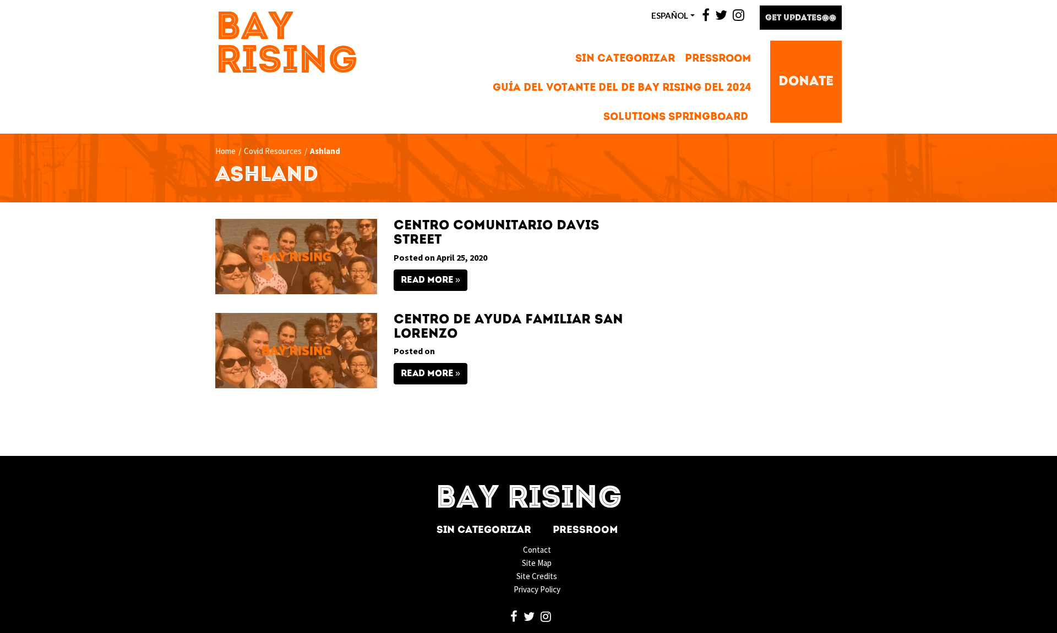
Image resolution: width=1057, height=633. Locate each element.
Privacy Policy (537, 589)
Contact (537, 549)
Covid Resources (273, 151)
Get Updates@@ (800, 18)
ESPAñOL (669, 15)
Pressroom (718, 59)
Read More (427, 280)
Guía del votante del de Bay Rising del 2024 (622, 88)
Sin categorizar (625, 59)
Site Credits (536, 576)
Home (225, 151)
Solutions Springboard (675, 117)
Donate (805, 82)
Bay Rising (286, 45)
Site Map (537, 563)
